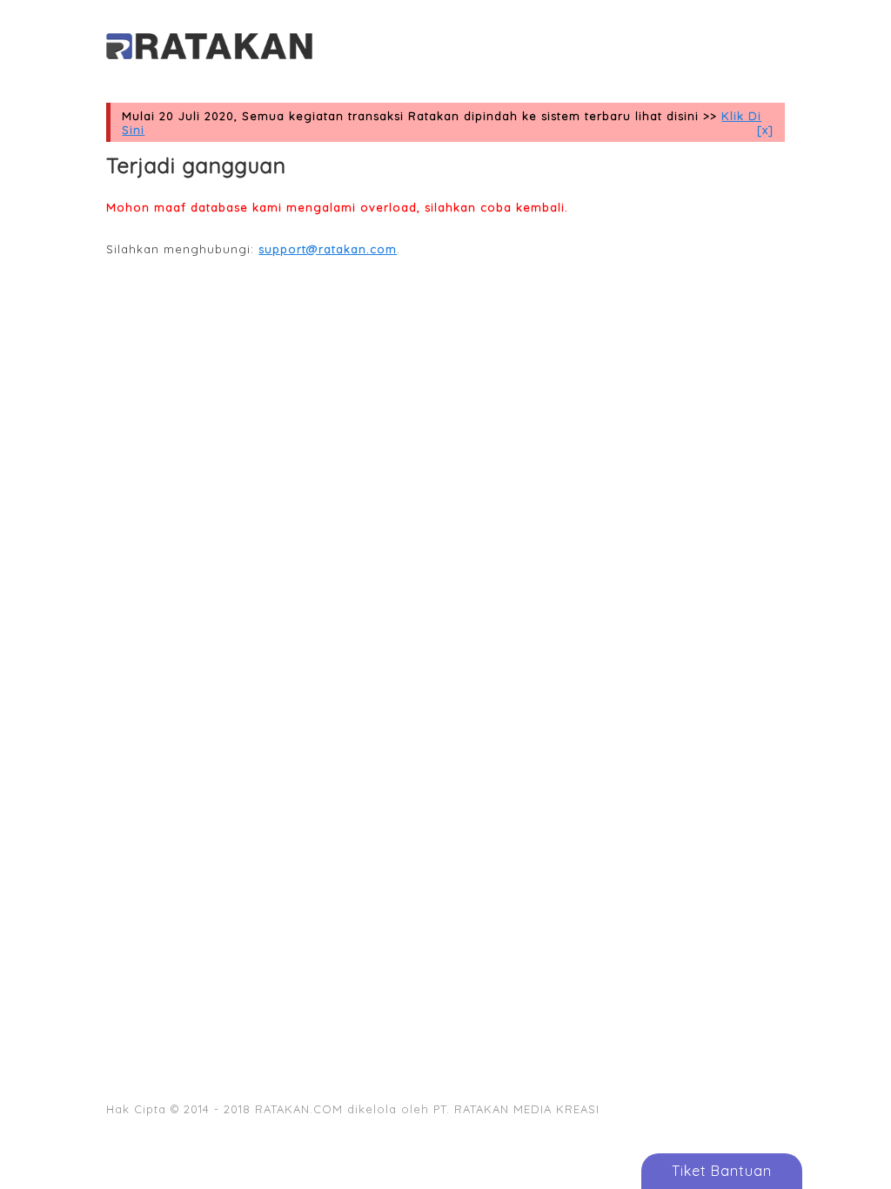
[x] (765, 130)
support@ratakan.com (327, 249)
